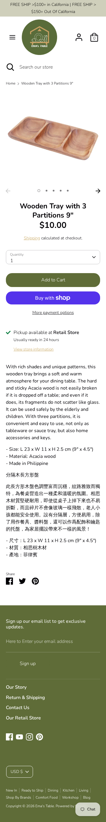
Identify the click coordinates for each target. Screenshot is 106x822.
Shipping (32, 238)
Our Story (16, 687)
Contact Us (17, 707)
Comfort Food (47, 797)
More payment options (53, 312)
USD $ (17, 771)
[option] (53, 138)
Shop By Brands (18, 797)
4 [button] (61, 191)
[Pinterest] (39, 736)
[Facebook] (9, 736)
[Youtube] (19, 736)
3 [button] (53, 191)
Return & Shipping (25, 697)
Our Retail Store (23, 718)
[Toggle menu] (12, 37)
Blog (86, 797)
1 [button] (38, 190)
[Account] (79, 35)
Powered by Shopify (71, 806)
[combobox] (53, 257)
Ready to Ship (32, 790)
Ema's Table (44, 806)
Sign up (28, 663)
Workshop (70, 797)
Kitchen (68, 790)
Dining (53, 790)
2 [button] (46, 191)
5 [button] (68, 191)
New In (11, 790)
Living (83, 790)
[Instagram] (29, 736)
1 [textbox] (11, 260)
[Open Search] (9, 67)
